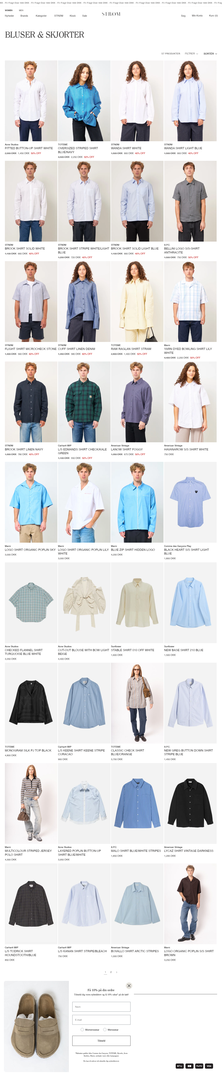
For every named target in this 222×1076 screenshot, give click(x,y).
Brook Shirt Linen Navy (24, 449)
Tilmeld (101, 1040)
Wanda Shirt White (126, 148)
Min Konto (197, 16)
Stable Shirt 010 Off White (132, 650)
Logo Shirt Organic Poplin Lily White (83, 552)
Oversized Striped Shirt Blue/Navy (78, 150)
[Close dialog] (129, 985)
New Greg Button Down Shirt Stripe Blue (188, 752)
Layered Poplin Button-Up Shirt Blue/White (79, 853)
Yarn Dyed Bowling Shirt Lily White (188, 351)
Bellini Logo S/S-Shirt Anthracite (182, 250)
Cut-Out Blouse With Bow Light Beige (83, 652)
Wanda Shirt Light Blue (183, 148)
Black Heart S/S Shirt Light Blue (186, 552)
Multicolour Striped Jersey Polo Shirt (28, 853)
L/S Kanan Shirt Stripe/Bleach (82, 951)
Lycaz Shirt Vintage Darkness (188, 851)
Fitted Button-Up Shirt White (29, 148)
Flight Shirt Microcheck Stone (31, 349)
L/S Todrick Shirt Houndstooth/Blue (20, 953)
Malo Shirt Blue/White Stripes (136, 851)
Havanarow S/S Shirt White (186, 449)
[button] (25, 16)
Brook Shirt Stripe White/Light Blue (83, 250)
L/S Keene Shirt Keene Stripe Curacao (81, 752)
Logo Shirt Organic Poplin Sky (30, 550)
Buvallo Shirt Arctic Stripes (135, 951)
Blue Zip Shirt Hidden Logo (133, 550)
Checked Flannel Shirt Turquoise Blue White (24, 652)
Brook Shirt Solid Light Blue (135, 248)
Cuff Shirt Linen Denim (76, 349)
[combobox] (210, 54)
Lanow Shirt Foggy (127, 449)
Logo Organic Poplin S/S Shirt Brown (189, 953)
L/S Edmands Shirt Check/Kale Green (82, 451)
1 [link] (105, 972)
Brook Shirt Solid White (25, 248)
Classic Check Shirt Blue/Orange (127, 752)
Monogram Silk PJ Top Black (28, 750)
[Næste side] (116, 972)
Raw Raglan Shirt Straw (131, 349)
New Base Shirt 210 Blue (183, 650)
